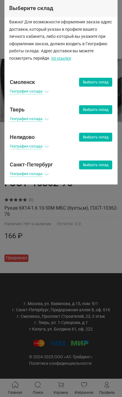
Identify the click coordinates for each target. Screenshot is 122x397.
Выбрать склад (95, 82)
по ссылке (61, 58)
